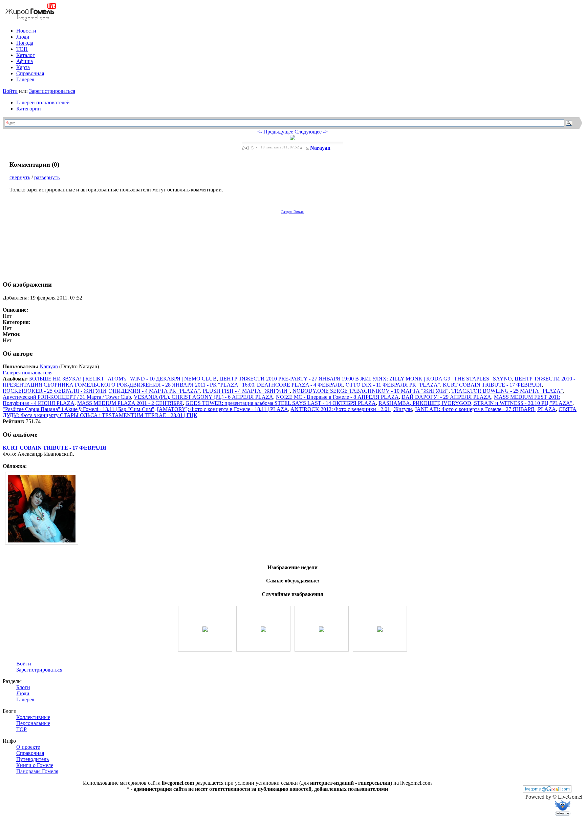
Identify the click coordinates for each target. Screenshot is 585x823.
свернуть (19, 177)
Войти (10, 91)
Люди (22, 37)
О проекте (28, 747)
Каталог (25, 55)
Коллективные (33, 717)
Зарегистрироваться (52, 91)
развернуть (47, 177)
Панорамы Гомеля (37, 771)
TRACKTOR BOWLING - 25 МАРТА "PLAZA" (507, 391)
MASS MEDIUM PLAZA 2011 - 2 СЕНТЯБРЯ (130, 403)
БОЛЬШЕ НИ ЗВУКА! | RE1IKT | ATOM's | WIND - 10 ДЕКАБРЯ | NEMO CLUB (123, 379)
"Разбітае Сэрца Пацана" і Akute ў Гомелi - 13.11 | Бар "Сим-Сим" (78, 409)
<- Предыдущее (275, 132)
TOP (21, 729)
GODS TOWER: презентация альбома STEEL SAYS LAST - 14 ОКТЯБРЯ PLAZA (281, 403)
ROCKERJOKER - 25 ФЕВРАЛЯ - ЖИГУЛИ (54, 391)
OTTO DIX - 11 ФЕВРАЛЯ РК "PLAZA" (393, 385)
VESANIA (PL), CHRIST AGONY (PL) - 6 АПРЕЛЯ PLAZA (203, 397)
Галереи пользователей (43, 102)
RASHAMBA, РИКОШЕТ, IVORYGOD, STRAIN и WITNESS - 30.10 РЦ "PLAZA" (475, 403)
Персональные (33, 723)
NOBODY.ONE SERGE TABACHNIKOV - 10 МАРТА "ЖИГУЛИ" (370, 391)
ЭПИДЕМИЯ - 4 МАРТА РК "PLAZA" (154, 391)
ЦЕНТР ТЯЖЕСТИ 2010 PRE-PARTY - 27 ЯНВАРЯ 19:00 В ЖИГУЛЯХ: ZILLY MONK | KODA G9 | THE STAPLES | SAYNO (365, 379)
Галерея (25, 79)
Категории (28, 108)
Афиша (24, 61)
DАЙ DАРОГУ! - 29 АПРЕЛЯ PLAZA (446, 397)
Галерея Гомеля (292, 211)
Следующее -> (311, 132)
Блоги (23, 687)
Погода (24, 43)
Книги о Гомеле (34, 765)
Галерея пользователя (27, 372)
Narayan (320, 148)
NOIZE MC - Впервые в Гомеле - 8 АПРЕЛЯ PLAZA (337, 397)
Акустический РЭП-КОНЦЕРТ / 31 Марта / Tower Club (67, 397)
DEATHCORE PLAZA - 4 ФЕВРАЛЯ (300, 385)
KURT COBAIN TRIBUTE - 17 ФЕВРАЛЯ (492, 385)
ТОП (22, 49)
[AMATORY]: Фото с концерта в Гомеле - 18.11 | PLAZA (222, 409)
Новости (26, 31)
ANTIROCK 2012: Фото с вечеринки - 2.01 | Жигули (351, 409)
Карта (23, 67)
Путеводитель (32, 759)
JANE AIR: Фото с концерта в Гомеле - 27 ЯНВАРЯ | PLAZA (485, 409)
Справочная (30, 73)
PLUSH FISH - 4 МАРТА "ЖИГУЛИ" (246, 391)
